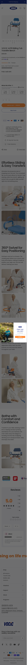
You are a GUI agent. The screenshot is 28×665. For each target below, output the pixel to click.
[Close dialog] (25, 323)
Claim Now (20, 336)
